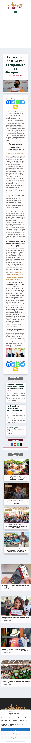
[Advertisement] (15, 31)
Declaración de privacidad (19, 741)
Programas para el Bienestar (14, 413)
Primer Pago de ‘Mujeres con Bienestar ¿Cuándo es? (15, 430)
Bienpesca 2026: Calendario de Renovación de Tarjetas (16, 550)
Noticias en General (19, 433)
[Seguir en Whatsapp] (18, 444)
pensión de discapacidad (15, 153)
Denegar (15, 734)
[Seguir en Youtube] (15, 444)
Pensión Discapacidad (15, 75)
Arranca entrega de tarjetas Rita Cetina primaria (16, 526)
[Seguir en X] (21, 444)
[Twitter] (13, 102)
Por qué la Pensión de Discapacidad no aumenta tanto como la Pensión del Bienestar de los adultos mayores (15, 276)
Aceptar (15, 730)
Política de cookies (9, 741)
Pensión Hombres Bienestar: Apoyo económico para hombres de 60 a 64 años (15, 650)
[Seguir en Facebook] (12, 444)
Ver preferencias (15, 738)
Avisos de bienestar (10, 557)
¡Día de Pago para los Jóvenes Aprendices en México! (15, 618)
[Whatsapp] (18, 102)
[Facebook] (8, 102)
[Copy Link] (15, 107)
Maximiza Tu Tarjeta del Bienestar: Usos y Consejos (15, 586)
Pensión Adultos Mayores (13, 391)
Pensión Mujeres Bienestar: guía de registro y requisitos (14, 408)
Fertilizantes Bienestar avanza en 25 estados (16, 502)
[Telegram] (22, 102)
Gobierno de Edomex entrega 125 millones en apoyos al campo (16, 682)
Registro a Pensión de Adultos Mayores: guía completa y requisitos (15, 386)
